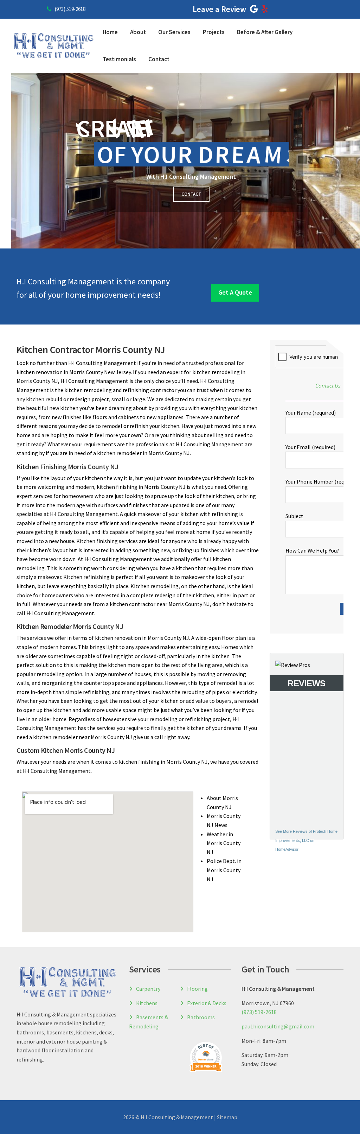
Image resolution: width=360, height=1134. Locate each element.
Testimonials (119, 59)
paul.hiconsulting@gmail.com (278, 1026)
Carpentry (148, 988)
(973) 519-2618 (70, 9)
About (138, 32)
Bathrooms (201, 1017)
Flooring (197, 988)
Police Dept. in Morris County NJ (224, 869)
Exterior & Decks (206, 1003)
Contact (158, 59)
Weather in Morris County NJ (223, 843)
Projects (214, 32)
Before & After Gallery (264, 32)
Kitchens (147, 1003)
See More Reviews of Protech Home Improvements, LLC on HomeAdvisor (306, 840)
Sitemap (227, 1117)
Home (110, 32)
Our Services (174, 32)
